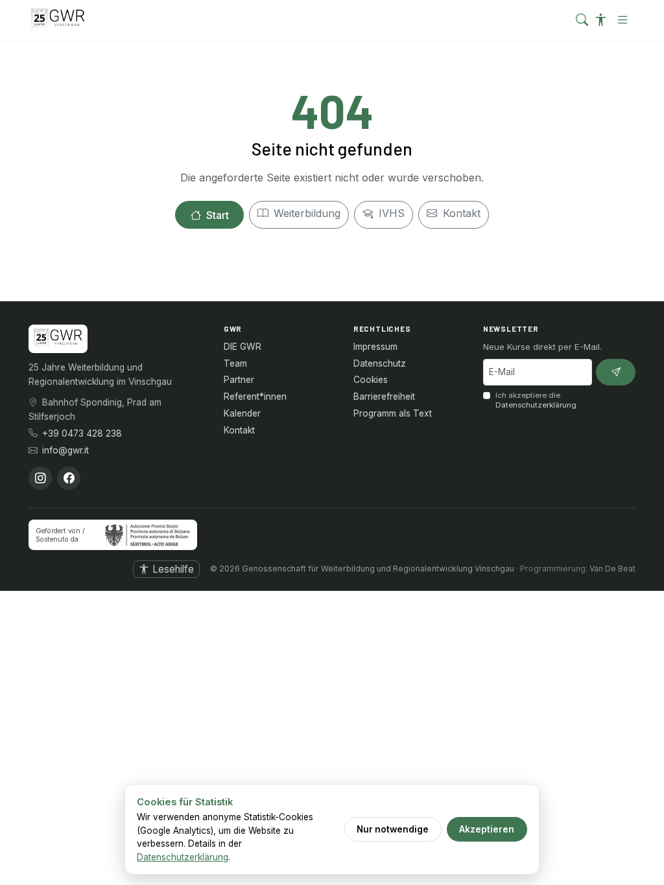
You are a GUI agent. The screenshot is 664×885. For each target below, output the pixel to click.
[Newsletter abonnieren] (615, 372)
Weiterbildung (305, 213)
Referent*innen (255, 396)
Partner (239, 379)
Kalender (242, 413)
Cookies (370, 379)
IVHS (390, 213)
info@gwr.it (65, 450)
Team (235, 363)
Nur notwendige (393, 829)
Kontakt (460, 213)
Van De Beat (612, 568)
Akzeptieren (486, 829)
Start (216, 215)
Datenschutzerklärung (535, 404)
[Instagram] (40, 478)
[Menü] (623, 19)
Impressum (375, 346)
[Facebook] (68, 478)
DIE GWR (242, 346)
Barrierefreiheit (384, 396)
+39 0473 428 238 (82, 433)
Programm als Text (392, 413)
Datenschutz (379, 363)
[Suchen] (582, 20)
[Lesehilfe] (600, 20)
